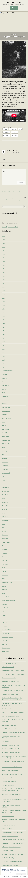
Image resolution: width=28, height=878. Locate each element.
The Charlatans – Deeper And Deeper (12, 832)
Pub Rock (4, 571)
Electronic (5, 462)
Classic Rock (5, 400)
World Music (5, 651)
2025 (3, 360)
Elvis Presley (5, 469)
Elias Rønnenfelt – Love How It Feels (12, 843)
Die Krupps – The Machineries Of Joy (12, 774)
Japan (3, 524)
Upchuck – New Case (8, 816)
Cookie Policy (8, 871)
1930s (3, 239)
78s (3, 367)
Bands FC (4, 378)
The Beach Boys (6, 629)
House (4, 513)
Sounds (4, 619)
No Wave (4, 549)
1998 (3, 312)
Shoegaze (4, 604)
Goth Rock (5, 502)
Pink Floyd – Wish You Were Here (11, 749)
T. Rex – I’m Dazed (7, 828)
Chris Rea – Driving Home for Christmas (13, 732)
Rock (3, 593)
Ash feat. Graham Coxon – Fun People (13, 839)
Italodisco (5, 520)
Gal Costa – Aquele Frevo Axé (10, 745)
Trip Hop (4, 640)
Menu (14, 8)
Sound (3, 615)
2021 (3, 345)
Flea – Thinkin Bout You (9, 663)
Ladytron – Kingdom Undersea (10, 716)
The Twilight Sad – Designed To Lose (12, 690)
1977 (3, 283)
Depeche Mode (6, 440)
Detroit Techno (6, 444)
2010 (3, 320)
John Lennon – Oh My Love (9, 725)
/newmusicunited (9, 213)
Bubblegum (5, 385)
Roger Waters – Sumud (8, 778)
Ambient (4, 374)
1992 (3, 309)
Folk (3, 476)
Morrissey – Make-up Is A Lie (10, 681)
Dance (3, 422)
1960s (3, 254)
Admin (4, 159)
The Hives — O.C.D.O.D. (8, 825)
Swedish (4, 626)
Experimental (6, 473)
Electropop (5, 465)
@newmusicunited (9, 223)
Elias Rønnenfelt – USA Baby (10, 865)
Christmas (5, 396)
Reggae (4, 586)
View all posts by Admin (13, 152)
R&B (3, 578)
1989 (3, 301)
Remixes (4, 589)
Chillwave (5, 393)
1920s (3, 236)
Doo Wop (4, 451)
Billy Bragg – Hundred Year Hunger (12, 861)
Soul (3, 611)
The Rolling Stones (7, 637)
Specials (4, 622)
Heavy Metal (5, 506)
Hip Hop (4, 509)
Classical (4, 403)
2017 (3, 331)
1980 (3, 287)
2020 (3, 342)
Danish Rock (5, 429)
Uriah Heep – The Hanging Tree (11, 752)
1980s (3, 290)
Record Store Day (7, 582)
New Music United (14, 3)
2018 (3, 334)
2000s (3, 316)
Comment (21, 182)
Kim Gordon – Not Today (9, 678)
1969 (3, 258)
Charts (4, 389)
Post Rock (5, 560)
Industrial (5, 516)
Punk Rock (5, 575)
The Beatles (5, 633)
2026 (3, 363)
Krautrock (5, 535)
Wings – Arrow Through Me (10, 770)
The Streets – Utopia (7, 850)
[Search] (25, 206)
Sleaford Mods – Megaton (9, 858)
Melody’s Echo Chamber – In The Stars (13, 712)
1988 (3, 298)
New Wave (5, 546)
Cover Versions (6, 418)
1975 (3, 280)
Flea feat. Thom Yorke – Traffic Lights (13, 674)
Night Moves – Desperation (9, 709)
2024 (3, 356)
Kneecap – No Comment (9, 781)
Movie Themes (6, 542)
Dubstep (4, 458)
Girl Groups (5, 491)
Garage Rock (5, 487)
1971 (3, 269)
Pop (3, 557)
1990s (3, 305)
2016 (7, 158)
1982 (3, 294)
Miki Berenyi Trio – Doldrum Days (11, 847)
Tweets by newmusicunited (10, 227)
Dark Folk (4, 433)
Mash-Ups (5, 538)
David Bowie (5, 436)
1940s (3, 243)
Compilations (6, 407)
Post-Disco (5, 564)
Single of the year (7, 608)
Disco (3, 447)
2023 (3, 352)
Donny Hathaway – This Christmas (12, 767)
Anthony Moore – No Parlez (10, 836)
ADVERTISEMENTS (7, 371)
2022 (3, 349)
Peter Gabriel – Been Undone (10, 694)
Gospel (4, 498)
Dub (3, 455)
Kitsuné (4, 531)
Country (4, 414)
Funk (3, 480)
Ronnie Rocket (6, 597)
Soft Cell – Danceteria (8, 667)
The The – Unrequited (8, 785)
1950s (3, 247)
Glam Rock (5, 495)
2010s (3, 323)
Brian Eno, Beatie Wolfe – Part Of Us (12, 854)
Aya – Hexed (5, 741)
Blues (3, 382)
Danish (4, 425)
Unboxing (4, 644)
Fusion (4, 484)
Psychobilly (5, 568)
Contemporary (6, 411)
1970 (3, 261)
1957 (3, 250)
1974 (3, 276)
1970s (3, 265)
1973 (3, 272)
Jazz (3, 527)
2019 (3, 338)
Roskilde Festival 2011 (8, 600)
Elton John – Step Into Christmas (11, 729)
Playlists (4, 553)
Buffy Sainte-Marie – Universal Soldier (13, 670)
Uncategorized (6, 648)
